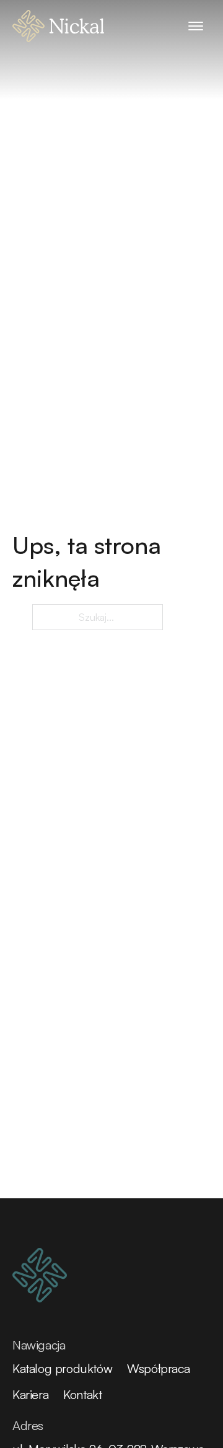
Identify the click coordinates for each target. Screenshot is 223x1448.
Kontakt (82, 1394)
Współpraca (158, 1368)
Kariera (30, 1394)
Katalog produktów (62, 1368)
